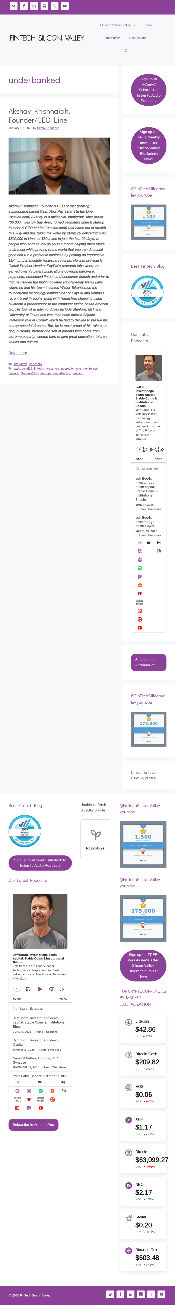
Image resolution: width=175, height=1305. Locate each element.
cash (16, 368)
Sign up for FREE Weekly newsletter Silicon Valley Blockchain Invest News (143, 965)
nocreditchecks (71, 368)
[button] (126, 50)
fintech (38, 368)
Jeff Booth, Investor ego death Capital (145, 521)
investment (52, 368)
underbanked (62, 373)
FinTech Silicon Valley (115, 25)
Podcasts (35, 364)
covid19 (27, 368)
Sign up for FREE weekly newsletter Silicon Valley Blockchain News (149, 145)
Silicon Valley (30, 373)
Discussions (138, 38)
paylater (14, 373)
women (78, 373)
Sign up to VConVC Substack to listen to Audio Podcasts (149, 90)
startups (46, 373)
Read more (18, 353)
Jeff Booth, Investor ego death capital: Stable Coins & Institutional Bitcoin (147, 489)
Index (149, 25)
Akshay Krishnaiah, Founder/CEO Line (39, 115)
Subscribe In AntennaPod (145, 662)
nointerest (90, 368)
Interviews (113, 38)
